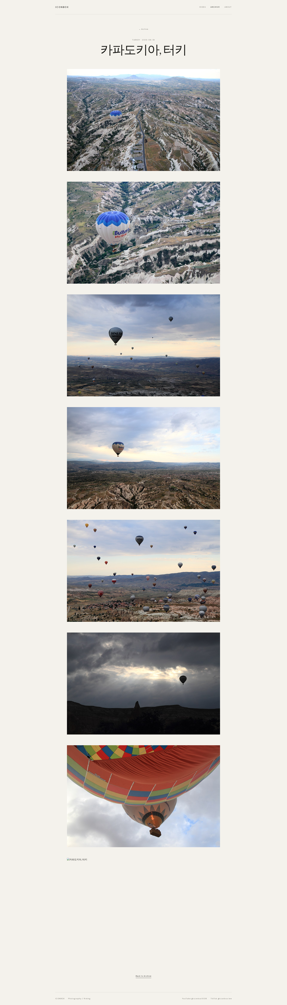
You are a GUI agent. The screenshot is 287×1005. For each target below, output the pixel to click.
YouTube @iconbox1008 (194, 998)
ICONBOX (62, 7)
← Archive (143, 29)
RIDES (203, 7)
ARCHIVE (215, 7)
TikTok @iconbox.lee (221, 998)
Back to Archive (143, 976)
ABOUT (228, 7)
